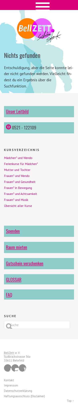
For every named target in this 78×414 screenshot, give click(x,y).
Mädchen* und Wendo (18, 158)
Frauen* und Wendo (17, 176)
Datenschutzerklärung (18, 391)
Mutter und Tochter (17, 170)
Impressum (11, 385)
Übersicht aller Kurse (18, 206)
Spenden (13, 230)
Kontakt (9, 380)
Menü (39, 5)
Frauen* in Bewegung (18, 188)
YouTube (22, 368)
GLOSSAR (13, 279)
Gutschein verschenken (24, 263)
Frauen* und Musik (16, 200)
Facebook (7, 368)
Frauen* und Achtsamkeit (20, 194)
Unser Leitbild (17, 111)
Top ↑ (70, 401)
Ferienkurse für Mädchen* (21, 164)
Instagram (15, 368)
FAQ (9, 294)
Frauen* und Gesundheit (20, 182)
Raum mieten (16, 247)
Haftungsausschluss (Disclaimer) (24, 396)
